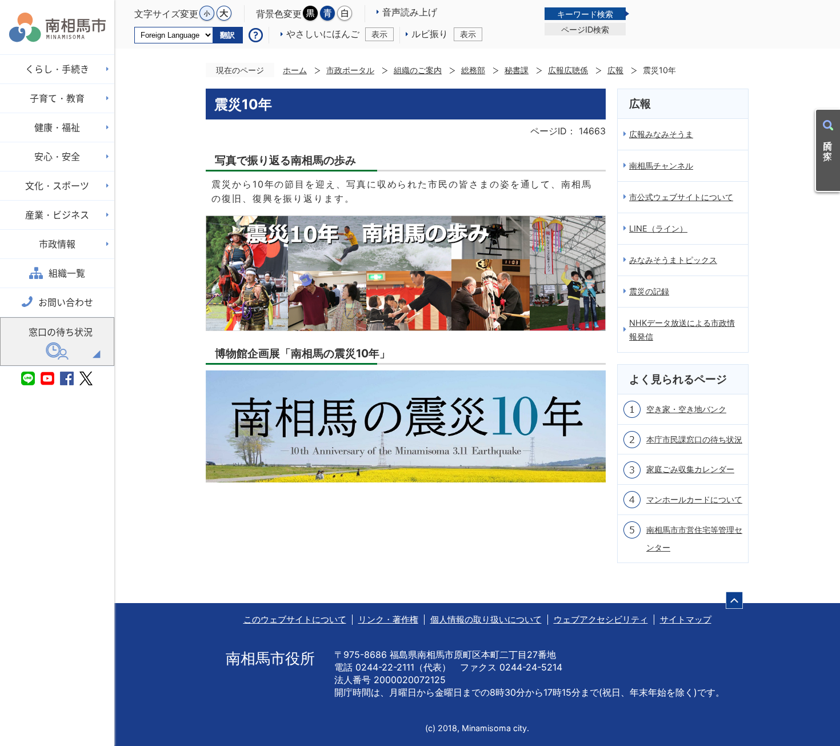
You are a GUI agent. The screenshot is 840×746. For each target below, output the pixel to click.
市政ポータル (350, 70)
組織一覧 (67, 273)
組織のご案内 (418, 70)
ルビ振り (443, 33)
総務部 (473, 70)
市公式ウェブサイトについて (681, 197)
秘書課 (517, 70)
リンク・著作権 (388, 619)
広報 (615, 70)
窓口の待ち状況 (61, 332)
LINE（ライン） (658, 228)
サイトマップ (685, 619)
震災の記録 (649, 291)
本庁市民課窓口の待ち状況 (694, 439)
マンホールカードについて (694, 499)
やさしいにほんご (336, 33)
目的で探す (828, 145)
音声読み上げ (409, 12)
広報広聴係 (568, 70)
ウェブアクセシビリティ (601, 619)
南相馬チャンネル (661, 165)
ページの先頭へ (734, 600)
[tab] (585, 13)
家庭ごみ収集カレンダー (690, 469)
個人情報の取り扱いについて (486, 619)
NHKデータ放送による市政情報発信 (682, 329)
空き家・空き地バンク (686, 409)
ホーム (295, 70)
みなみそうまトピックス (673, 260)
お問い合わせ (65, 302)
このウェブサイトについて (294, 619)
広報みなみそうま (661, 134)
